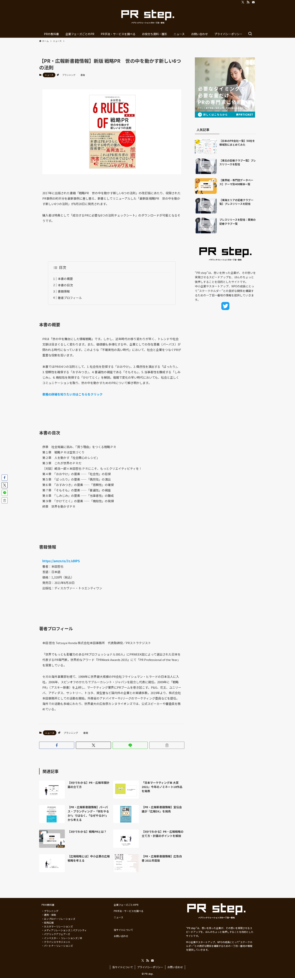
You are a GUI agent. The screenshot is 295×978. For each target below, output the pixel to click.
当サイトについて (122, 967)
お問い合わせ (175, 967)
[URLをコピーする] (166, 745)
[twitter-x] (242, 2)
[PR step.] (147, 17)
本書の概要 (65, 279)
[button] (56, 745)
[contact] (253, 2)
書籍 (82, 74)
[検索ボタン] (250, 34)
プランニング (68, 74)
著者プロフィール (70, 298)
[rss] (248, 2)
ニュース (49, 74)
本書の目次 (65, 285)
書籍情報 (64, 291)
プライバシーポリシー (150, 967)
